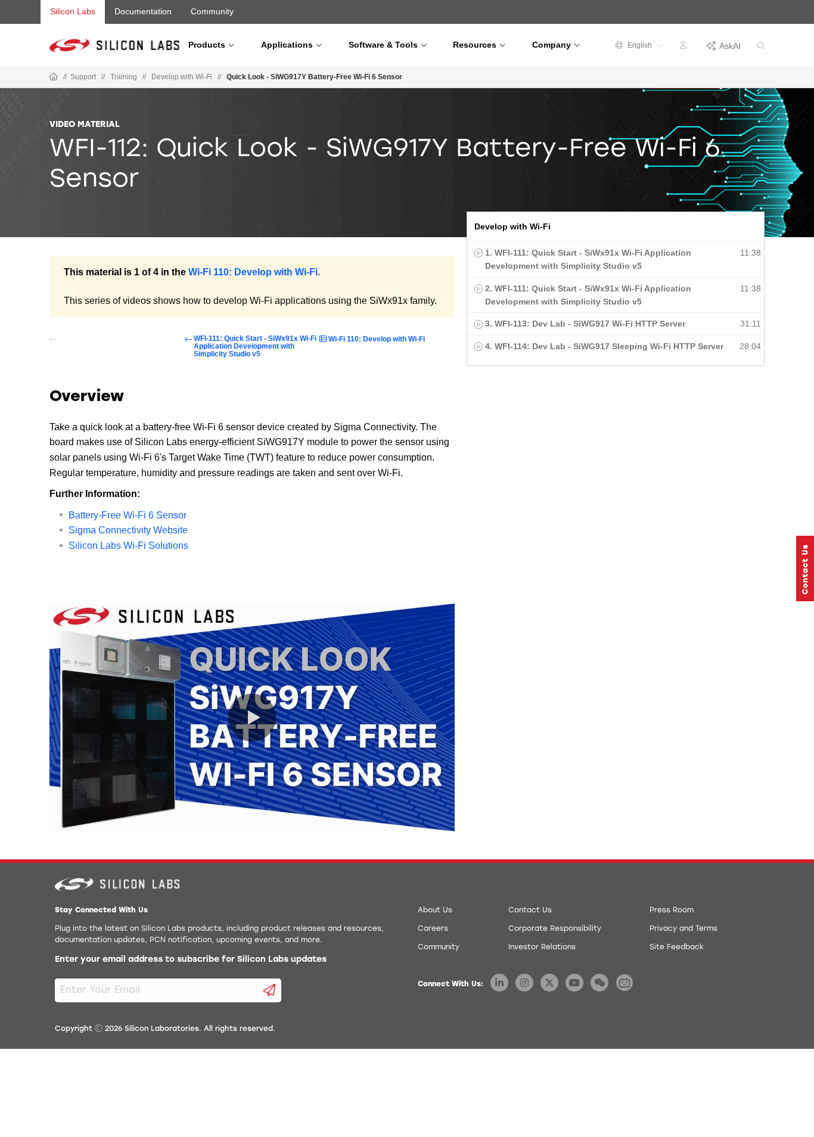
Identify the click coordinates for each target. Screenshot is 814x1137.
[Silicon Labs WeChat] (599, 983)
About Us (435, 910)
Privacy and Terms (683, 929)
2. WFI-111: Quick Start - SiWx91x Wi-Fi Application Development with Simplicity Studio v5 (588, 295)
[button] (805, 568)
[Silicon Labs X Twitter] (549, 983)
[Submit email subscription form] (269, 990)
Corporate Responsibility (554, 929)
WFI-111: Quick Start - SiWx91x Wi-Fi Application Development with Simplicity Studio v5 (255, 346)
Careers (433, 929)
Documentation (143, 11)
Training (123, 77)
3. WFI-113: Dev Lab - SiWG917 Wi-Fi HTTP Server (585, 323)
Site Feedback (677, 947)
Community (212, 11)
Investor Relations (542, 947)
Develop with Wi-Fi (181, 77)
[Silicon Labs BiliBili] (624, 983)
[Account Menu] (685, 47)
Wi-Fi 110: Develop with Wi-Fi (253, 272)
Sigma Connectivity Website (128, 530)
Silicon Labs (72, 11)
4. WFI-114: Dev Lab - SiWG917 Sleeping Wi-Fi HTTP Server (604, 346)
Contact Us (530, 910)
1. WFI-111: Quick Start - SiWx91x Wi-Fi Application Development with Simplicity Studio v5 (588, 259)
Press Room (672, 910)
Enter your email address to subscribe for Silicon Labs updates (191, 959)
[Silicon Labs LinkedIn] (499, 983)
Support (83, 77)
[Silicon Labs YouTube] (574, 983)
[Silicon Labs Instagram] (524, 983)
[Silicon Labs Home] (53, 77)
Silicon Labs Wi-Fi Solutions (128, 545)
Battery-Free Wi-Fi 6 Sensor (128, 515)
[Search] (761, 46)
